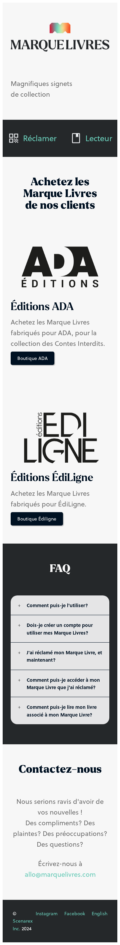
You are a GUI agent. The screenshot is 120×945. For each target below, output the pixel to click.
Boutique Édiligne (36, 518)
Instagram (47, 913)
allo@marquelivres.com (60, 874)
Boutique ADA (32, 358)
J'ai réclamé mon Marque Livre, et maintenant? (64, 656)
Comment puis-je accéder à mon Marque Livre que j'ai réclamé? (63, 683)
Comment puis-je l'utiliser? (57, 605)
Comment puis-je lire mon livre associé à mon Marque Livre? (62, 710)
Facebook (74, 913)
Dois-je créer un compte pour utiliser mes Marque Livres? (60, 629)
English (99, 913)
